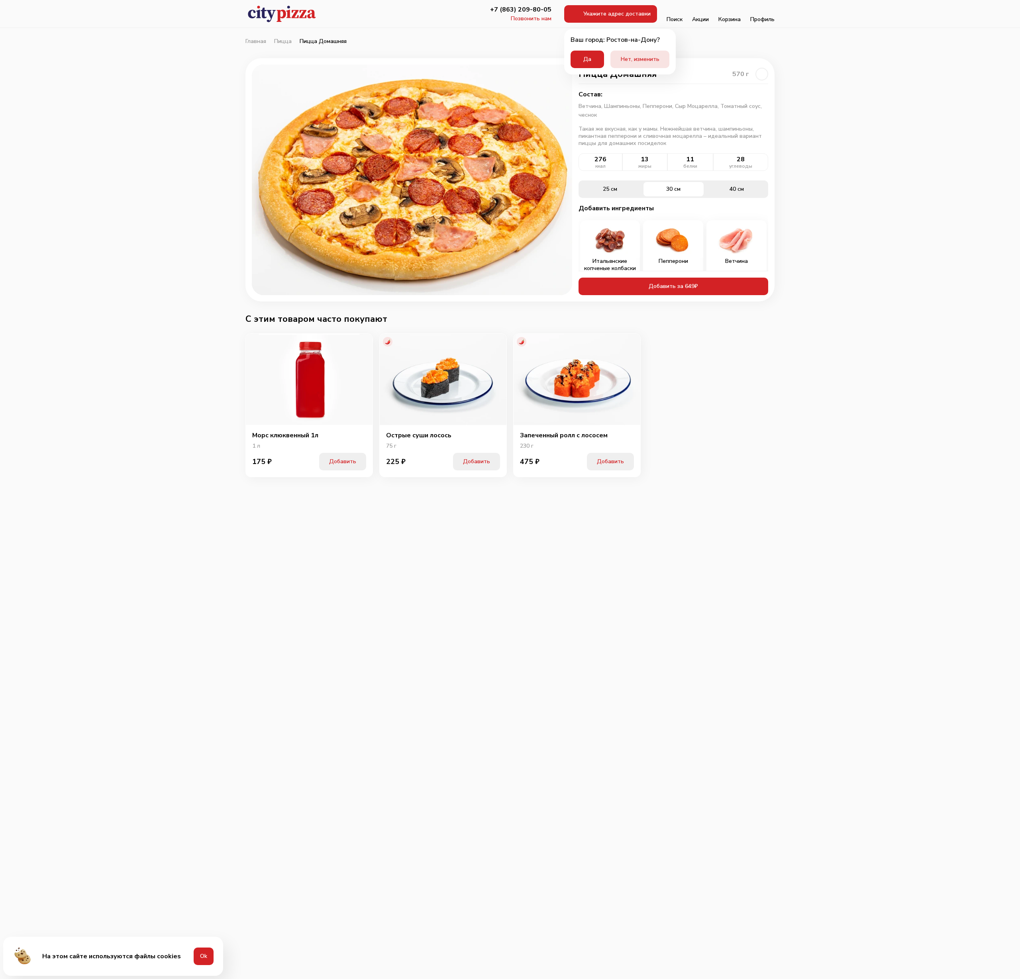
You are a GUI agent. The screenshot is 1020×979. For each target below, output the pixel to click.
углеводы (740, 166)
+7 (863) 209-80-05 (520, 10)
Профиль (762, 19)
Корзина (729, 19)
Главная (255, 41)
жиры (644, 166)
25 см (610, 189)
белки (690, 166)
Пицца (283, 41)
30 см (673, 189)
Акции (700, 19)
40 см (737, 189)
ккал (600, 166)
